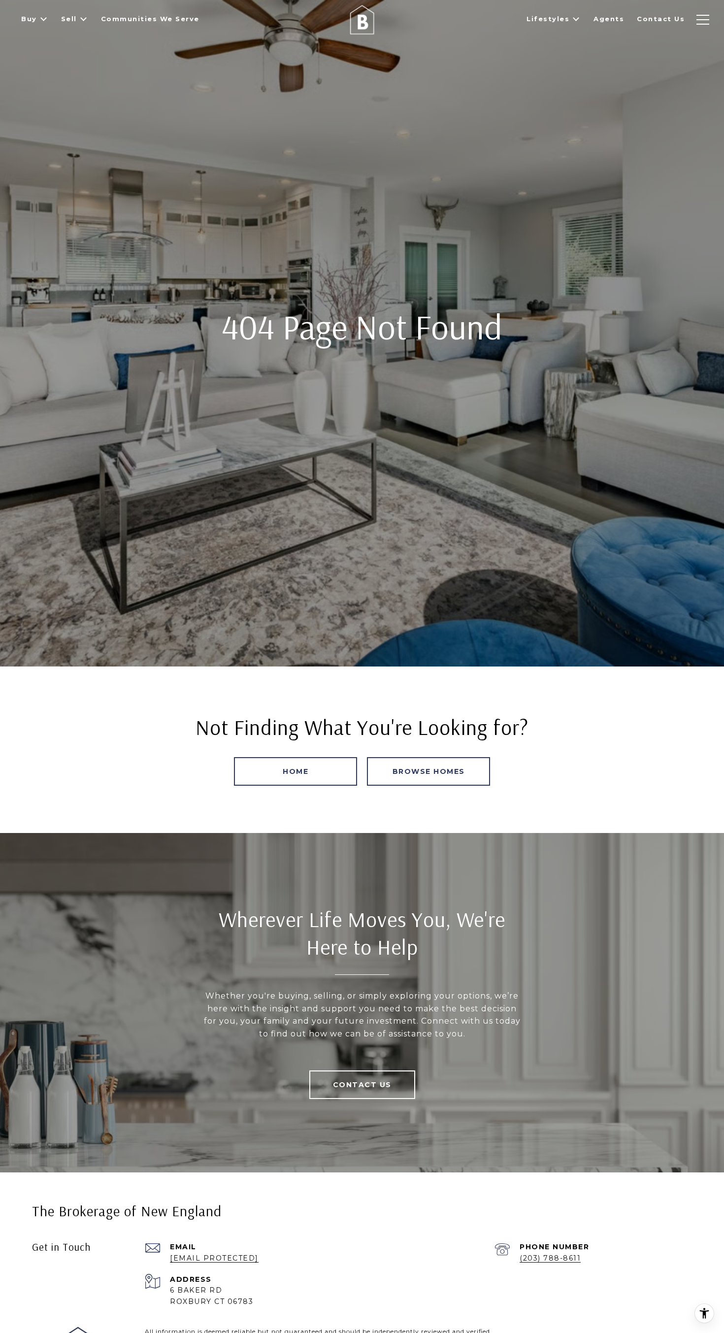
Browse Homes (429, 771)
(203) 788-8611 (550, 1258)
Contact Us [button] (362, 1084)
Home (295, 771)
